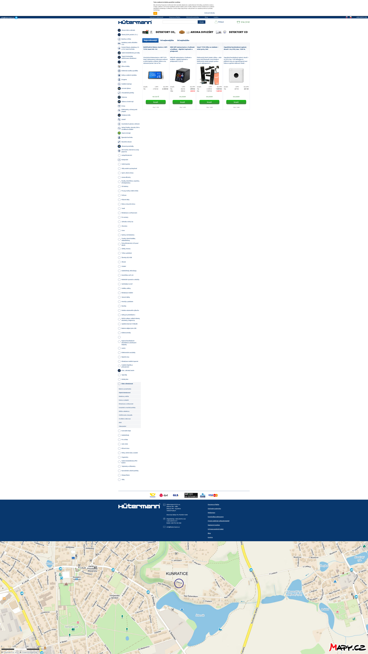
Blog (206, 17)
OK (155, 13)
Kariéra (216, 17)
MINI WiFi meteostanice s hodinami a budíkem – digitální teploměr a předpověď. (182, 49)
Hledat (201, 22)
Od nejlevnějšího (167, 40)
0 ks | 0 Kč (245, 22)
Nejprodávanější (150, 40)
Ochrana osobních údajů (215, 529)
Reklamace (211, 512)
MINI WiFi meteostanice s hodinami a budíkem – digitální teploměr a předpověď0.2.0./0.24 (180, 59)
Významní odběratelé (156, 17)
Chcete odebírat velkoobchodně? (219, 521)
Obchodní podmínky (192, 17)
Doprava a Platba (174, 17)
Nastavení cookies (214, 525)
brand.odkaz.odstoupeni (216, 517)
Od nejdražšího (183, 40)
